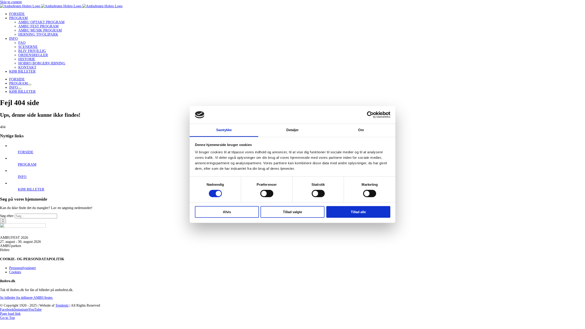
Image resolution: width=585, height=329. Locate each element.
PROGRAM (27, 164)
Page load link (10, 314)
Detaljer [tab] (292, 130)
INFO (22, 177)
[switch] (266, 193)
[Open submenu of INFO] (19, 88)
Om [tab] (361, 130)
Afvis (227, 212)
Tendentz (62, 305)
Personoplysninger (22, 268)
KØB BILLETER (31, 189)
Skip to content (11, 2)
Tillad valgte (292, 212)
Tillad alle (358, 212)
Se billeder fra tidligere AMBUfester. (26, 298)
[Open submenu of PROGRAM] (29, 84)
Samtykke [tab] (224, 130)
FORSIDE (25, 152)
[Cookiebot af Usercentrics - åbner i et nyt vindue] (370, 114)
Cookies (15, 272)
